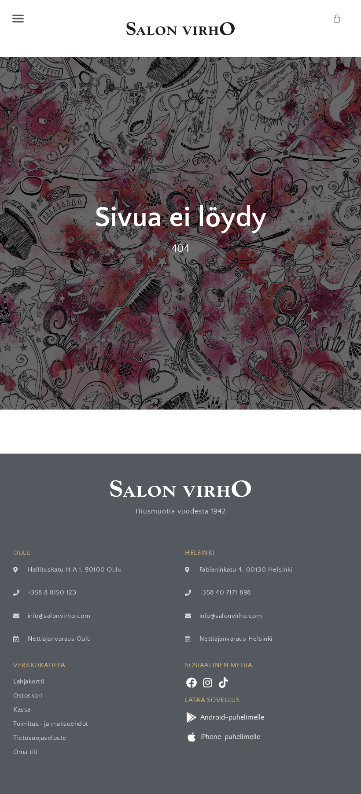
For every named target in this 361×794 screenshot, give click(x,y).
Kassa (22, 709)
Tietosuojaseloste (39, 738)
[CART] (337, 18)
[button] (18, 18)
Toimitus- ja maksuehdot (50, 724)
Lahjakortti (28, 681)
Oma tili (25, 752)
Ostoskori (27, 695)
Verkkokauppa (39, 665)
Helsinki (200, 553)
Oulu (22, 553)
